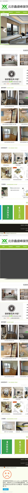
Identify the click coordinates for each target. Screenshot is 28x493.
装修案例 (18, 12)
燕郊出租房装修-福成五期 (9, 142)
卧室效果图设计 (6, 165)
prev (5, 30)
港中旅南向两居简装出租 (9, 106)
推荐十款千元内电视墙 (8, 431)
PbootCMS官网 (14, 482)
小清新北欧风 (18, 165)
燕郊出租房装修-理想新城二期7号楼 (9, 124)
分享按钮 (1, 233)
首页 (4, 12)
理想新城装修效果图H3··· (18, 179)
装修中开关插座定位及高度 (19, 197)
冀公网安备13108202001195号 (10, 233)
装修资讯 (11, 12)
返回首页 (5, 489)
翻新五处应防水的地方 (5, 190)
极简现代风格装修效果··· (6, 179)
